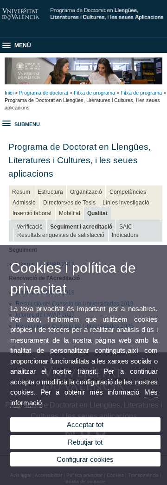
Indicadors (125, 235)
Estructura (50, 192)
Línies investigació (126, 202)
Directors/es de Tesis (69, 202)
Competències (127, 192)
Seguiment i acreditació (81, 226)
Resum (21, 192)
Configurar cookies (85, 459)
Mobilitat (69, 213)
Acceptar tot (85, 424)
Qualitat (97, 213)
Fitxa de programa (94, 93)
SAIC (125, 226)
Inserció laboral (32, 213)
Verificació (30, 226)
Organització (86, 192)
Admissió (24, 202)
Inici (9, 93)
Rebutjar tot (85, 442)
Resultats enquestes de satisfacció (60, 235)
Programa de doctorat (43, 93)
